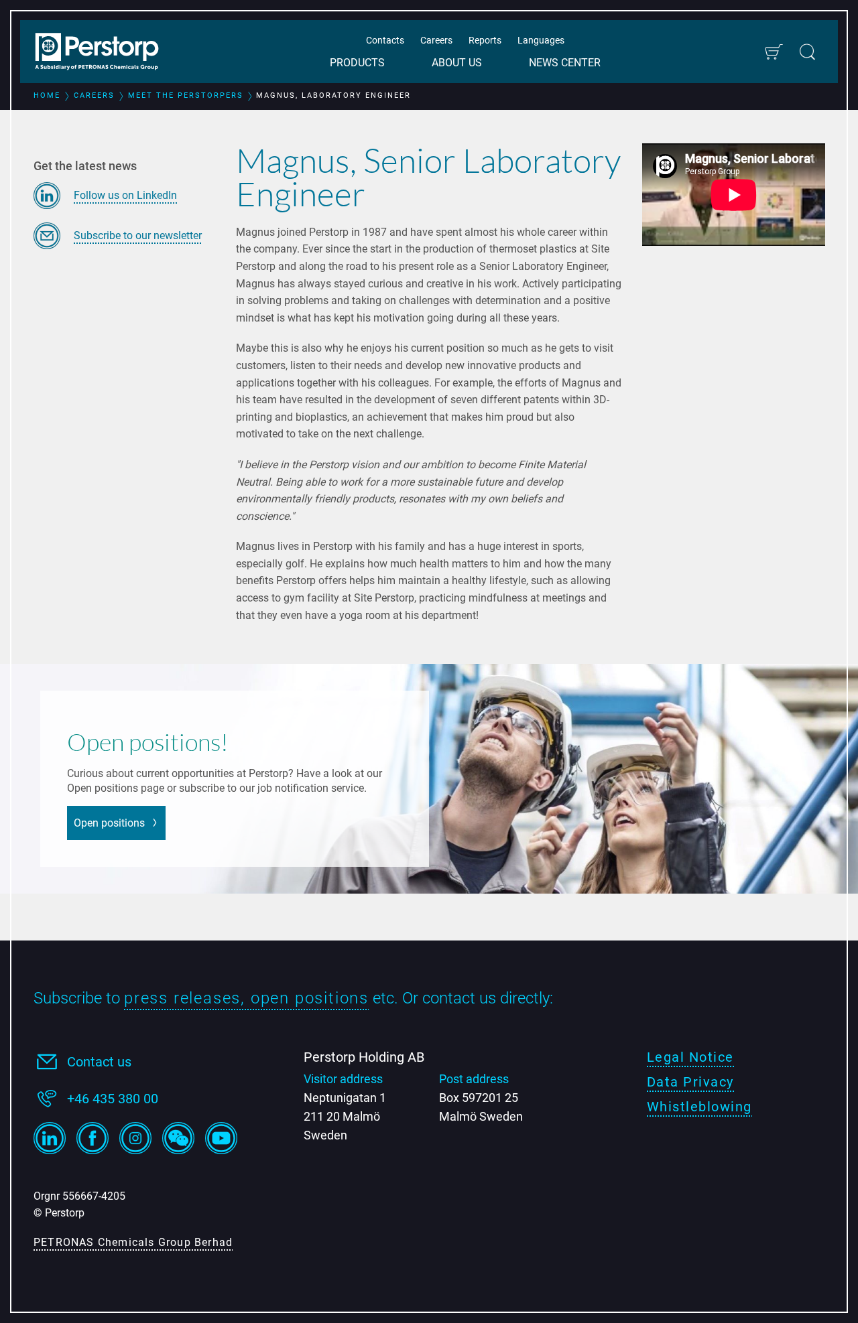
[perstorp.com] (104, 52)
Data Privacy (690, 1082)
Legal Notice (690, 1057)
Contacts (385, 40)
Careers (436, 40)
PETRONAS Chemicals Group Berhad (133, 1242)
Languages (540, 40)
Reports (485, 40)
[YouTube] (221, 1138)
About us (457, 62)
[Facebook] (92, 1138)
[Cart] (773, 52)
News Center (565, 62)
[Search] (807, 52)
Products (357, 62)
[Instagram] (135, 1138)
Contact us (99, 1062)
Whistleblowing (699, 1107)
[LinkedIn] (50, 1138)
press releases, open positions (246, 998)
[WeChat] (178, 1138)
